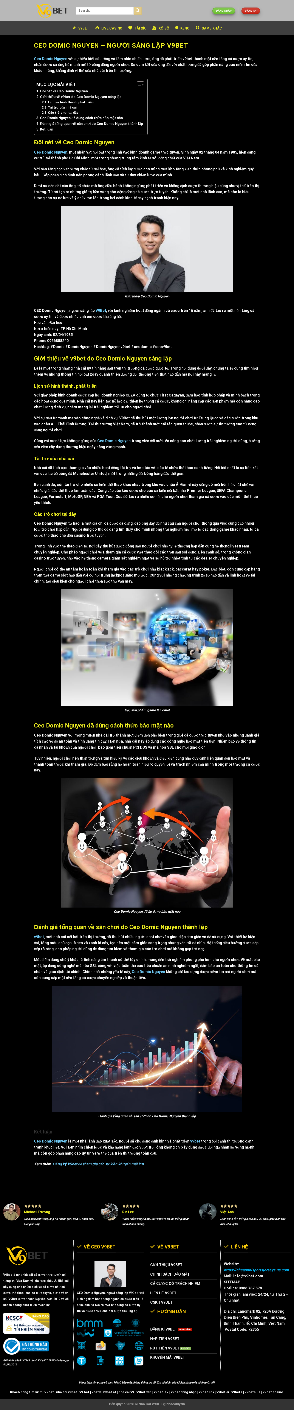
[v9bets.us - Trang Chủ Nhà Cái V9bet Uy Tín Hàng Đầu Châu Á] (52, 10)
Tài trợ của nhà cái (62, 107)
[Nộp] (138, 11)
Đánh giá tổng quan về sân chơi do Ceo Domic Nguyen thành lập (91, 124)
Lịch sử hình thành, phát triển (71, 102)
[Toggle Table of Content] (138, 85)
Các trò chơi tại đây (63, 113)
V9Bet (133, 1293)
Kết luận (46, 129)
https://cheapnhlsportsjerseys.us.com (256, 1270)
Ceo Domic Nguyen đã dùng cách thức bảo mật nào (81, 118)
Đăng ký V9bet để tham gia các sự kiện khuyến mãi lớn (98, 1164)
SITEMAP (232, 1282)
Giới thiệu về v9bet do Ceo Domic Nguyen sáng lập (81, 97)
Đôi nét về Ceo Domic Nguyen (64, 91)
